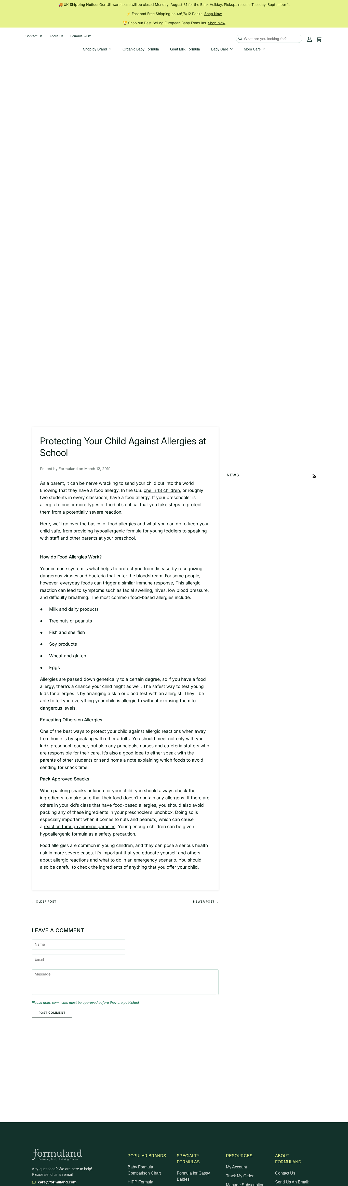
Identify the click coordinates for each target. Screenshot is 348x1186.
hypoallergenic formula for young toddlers (137, 530)
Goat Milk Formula (185, 48)
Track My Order (239, 1176)
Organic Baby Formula (141, 48)
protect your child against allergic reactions (136, 731)
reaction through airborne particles (79, 826)
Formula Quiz (80, 35)
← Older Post (44, 901)
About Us (56, 35)
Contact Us (34, 35)
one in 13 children (162, 490)
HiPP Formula (140, 1182)
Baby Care (219, 48)
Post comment (52, 1012)
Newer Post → (206, 901)
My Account (236, 1167)
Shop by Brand (95, 48)
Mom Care (252, 48)
